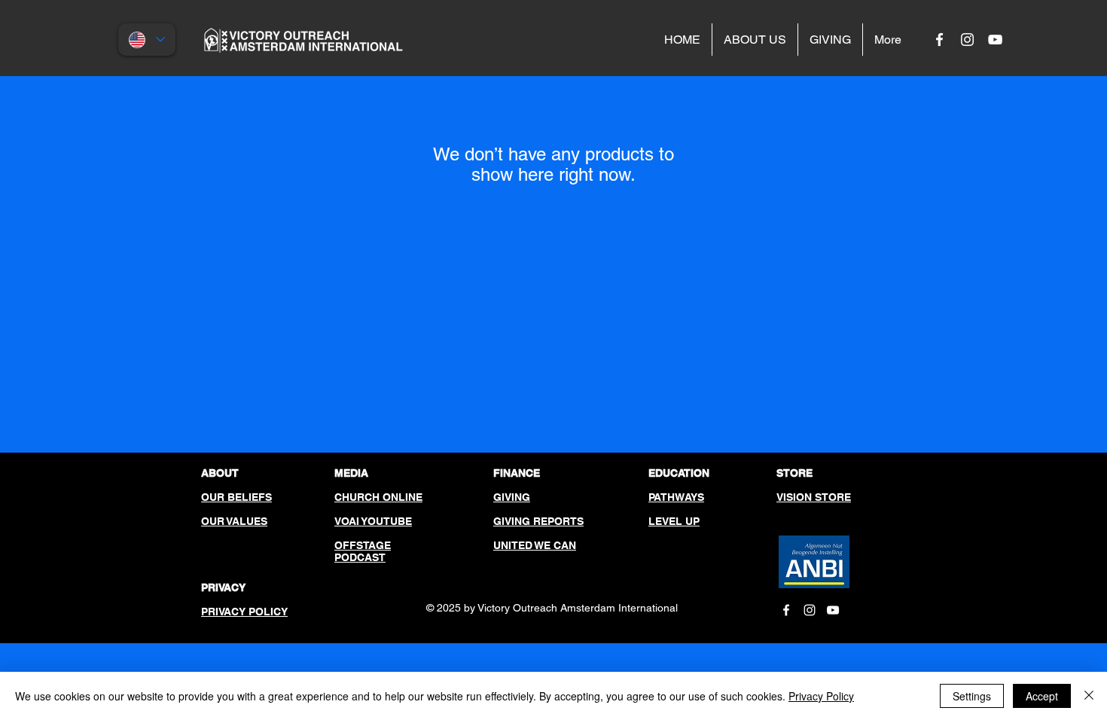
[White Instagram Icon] (967, 39)
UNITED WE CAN (534, 545)
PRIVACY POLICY (244, 612)
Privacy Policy (821, 695)
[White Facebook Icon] (939, 39)
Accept (1042, 695)
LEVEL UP (674, 521)
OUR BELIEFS (236, 497)
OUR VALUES (234, 521)
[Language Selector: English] (146, 39)
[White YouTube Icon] (995, 39)
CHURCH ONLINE (378, 497)
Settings (972, 695)
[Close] (1089, 696)
